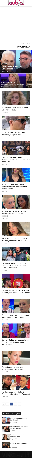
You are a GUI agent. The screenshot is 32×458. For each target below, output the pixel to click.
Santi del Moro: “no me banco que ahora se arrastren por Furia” (15, 316)
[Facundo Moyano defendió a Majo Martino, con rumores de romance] (16, 281)
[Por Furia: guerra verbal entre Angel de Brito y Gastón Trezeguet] (16, 382)
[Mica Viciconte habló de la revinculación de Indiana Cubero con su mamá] (16, 175)
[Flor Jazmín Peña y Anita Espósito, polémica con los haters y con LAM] (16, 148)
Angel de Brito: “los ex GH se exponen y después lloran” (13, 133)
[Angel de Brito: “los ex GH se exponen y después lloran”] (16, 123)
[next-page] (19, 404)
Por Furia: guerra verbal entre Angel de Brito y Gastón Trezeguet (16, 393)
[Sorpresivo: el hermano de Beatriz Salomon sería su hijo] (16, 98)
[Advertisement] (16, 23)
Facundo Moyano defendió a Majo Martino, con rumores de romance (16, 291)
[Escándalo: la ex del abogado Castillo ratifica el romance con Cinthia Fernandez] (16, 254)
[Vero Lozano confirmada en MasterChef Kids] (6, 437)
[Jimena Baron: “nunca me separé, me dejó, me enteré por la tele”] (16, 229)
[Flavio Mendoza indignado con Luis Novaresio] (16, 61)
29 (7, 404)
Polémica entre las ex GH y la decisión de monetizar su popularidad (14, 213)
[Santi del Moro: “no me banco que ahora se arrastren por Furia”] (16, 306)
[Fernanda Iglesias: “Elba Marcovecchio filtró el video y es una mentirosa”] (13, 81)
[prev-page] (3, 404)
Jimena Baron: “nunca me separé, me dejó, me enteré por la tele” (15, 239)
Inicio (22, 43)
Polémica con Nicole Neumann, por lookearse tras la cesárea (15, 368)
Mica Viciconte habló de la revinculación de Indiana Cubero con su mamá (15, 186)
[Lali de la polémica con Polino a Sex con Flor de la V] (6, 429)
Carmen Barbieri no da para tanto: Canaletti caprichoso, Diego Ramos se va (15, 342)
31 (15, 404)
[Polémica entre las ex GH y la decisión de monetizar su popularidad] (16, 202)
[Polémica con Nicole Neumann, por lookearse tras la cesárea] (16, 358)
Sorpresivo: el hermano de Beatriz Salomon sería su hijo (15, 109)
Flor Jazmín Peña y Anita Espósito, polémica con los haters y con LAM (16, 159)
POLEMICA (4, 63)
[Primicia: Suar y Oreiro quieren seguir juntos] (6, 445)
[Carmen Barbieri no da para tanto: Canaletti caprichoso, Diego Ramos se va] (16, 330)
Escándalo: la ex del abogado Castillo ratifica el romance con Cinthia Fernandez (14, 265)
